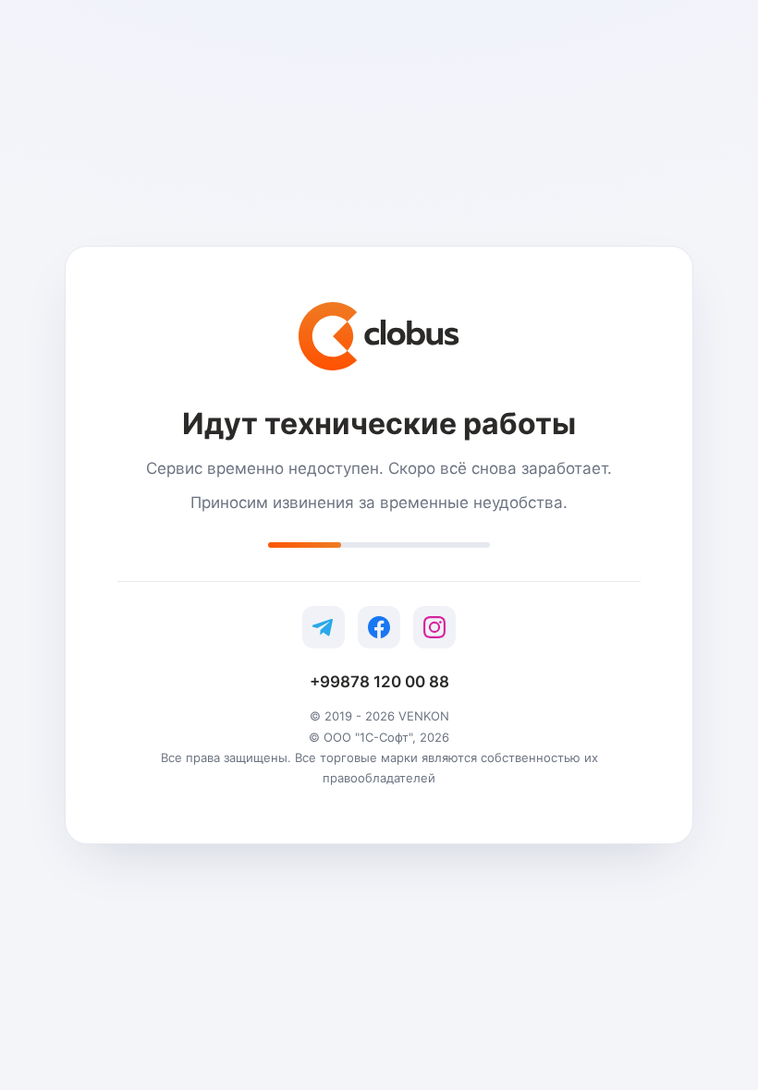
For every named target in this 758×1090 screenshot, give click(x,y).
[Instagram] (434, 627)
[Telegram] (323, 627)
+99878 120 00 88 (379, 681)
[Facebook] (379, 627)
